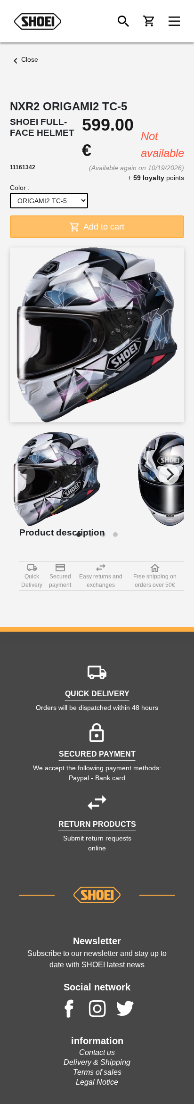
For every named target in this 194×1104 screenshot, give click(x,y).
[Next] (169, 474)
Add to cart (102, 226)
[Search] (123, 21)
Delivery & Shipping (97, 1062)
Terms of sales (97, 1072)
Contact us (97, 1052)
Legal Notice (97, 1082)
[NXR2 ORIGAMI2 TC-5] (57, 479)
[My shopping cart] (148, 21)
